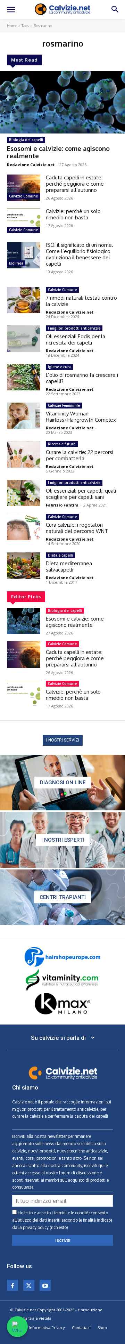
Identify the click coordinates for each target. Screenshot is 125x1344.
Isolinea (16, 263)
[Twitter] (28, 1285)
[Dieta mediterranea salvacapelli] (23, 565)
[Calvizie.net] (62, 9)
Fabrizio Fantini (62, 505)
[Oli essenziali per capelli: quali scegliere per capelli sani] (23, 493)
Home (12, 25)
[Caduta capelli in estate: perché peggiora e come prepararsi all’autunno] (23, 188)
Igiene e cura (59, 366)
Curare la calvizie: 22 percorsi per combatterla (79, 455)
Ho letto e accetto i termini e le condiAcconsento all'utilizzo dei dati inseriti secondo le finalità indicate (62, 1220)
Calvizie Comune (23, 196)
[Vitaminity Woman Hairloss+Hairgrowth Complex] (23, 416)
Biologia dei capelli (26, 139)
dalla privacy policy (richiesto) (40, 1227)
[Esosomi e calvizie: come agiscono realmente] (62, 102)
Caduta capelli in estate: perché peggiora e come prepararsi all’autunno (75, 183)
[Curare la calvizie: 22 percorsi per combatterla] (23, 454)
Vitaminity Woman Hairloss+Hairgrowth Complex (81, 416)
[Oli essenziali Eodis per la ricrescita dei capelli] (23, 338)
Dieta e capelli (60, 555)
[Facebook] (12, 1285)
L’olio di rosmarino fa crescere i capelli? (82, 378)
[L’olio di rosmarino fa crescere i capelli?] (23, 377)
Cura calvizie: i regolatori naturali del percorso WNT (77, 527)
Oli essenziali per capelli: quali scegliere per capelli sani (81, 493)
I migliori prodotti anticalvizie (74, 328)
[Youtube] (45, 1285)
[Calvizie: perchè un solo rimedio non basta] (23, 221)
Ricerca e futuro (62, 444)
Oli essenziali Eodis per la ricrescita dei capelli (75, 339)
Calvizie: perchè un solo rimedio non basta (73, 214)
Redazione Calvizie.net (31, 164)
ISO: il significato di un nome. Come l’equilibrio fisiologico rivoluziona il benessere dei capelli (79, 254)
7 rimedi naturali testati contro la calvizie (81, 300)
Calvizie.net (23, 1101)
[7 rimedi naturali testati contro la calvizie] (23, 300)
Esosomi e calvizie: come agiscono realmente (58, 152)
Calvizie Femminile (64, 405)
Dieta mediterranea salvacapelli (69, 566)
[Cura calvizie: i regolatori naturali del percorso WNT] (23, 527)
